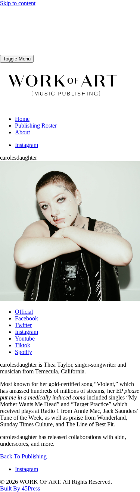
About (22, 132)
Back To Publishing (23, 456)
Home (22, 119)
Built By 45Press (20, 488)
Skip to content (17, 3)
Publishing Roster (36, 125)
